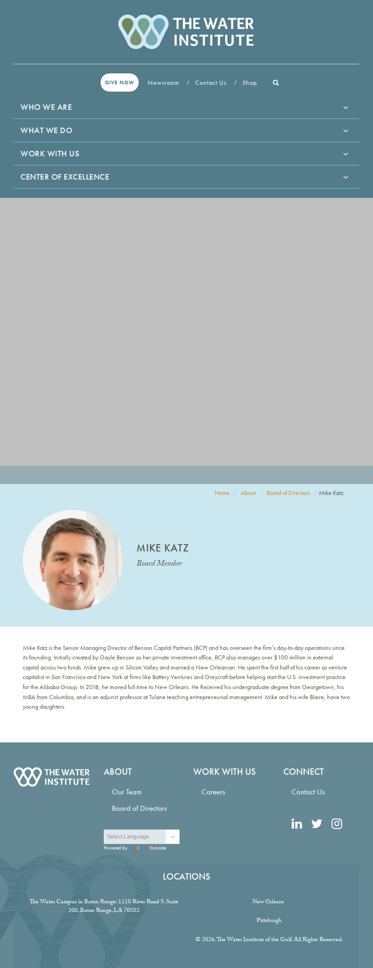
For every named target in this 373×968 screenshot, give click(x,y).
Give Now (119, 82)
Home (222, 493)
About (248, 493)
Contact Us (211, 82)
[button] (276, 82)
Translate (157, 847)
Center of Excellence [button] (64, 176)
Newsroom (164, 82)
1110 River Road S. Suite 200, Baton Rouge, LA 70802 (123, 906)
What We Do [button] (46, 130)
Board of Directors (288, 493)
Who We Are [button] (46, 107)
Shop (250, 82)
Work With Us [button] (49, 153)
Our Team (127, 792)
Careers (213, 792)
